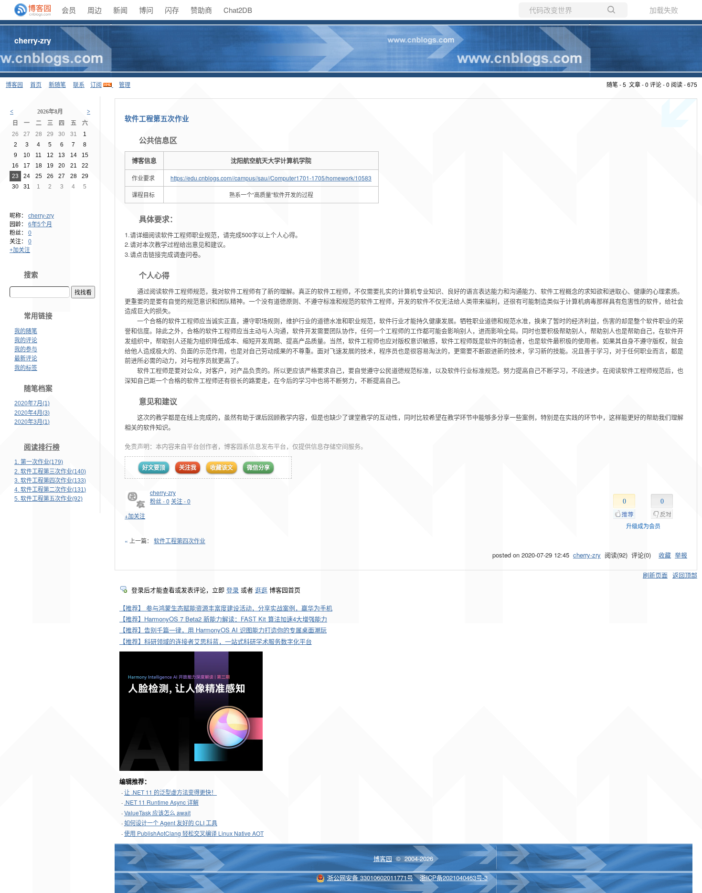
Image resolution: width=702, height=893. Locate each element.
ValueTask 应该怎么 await (157, 813)
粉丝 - (160, 501)
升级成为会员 (643, 526)
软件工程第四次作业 (179, 540)
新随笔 (57, 84)
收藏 (665, 554)
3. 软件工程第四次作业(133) (50, 480)
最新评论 (25, 358)
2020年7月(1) (32, 403)
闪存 (172, 10)
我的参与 (25, 349)
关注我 (187, 467)
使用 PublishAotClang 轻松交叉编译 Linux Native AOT (194, 833)
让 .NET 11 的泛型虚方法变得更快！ (170, 792)
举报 (681, 554)
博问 (146, 10)
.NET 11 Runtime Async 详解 (161, 802)
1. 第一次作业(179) (38, 462)
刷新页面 (655, 574)
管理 (124, 84)
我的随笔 (25, 331)
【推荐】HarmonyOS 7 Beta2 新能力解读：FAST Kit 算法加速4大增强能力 (223, 618)
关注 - (181, 501)
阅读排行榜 (42, 447)
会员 (69, 10)
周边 (94, 10)
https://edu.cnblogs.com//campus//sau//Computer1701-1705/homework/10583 (271, 178)
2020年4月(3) (32, 413)
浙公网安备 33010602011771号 (370, 877)
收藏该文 (221, 467)
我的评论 (25, 340)
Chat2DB (237, 10)
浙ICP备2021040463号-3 (454, 877)
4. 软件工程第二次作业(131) (50, 489)
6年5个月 (40, 224)
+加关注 (20, 250)
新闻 (120, 10)
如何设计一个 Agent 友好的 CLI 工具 (170, 823)
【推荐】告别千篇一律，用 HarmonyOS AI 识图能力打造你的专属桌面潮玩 (223, 629)
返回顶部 (684, 574)
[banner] (29, 10)
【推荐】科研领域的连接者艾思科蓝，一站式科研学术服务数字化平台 (215, 641)
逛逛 (261, 589)
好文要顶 (153, 467)
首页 (36, 84)
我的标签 (25, 368)
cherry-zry (32, 40)
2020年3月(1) (32, 422)
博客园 (14, 84)
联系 (79, 84)
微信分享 (258, 467)
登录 (232, 589)
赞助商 (201, 10)
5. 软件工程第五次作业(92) (48, 498)
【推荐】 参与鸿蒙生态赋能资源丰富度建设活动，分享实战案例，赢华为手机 (225, 607)
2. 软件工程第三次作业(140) (50, 471)
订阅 (96, 84)
